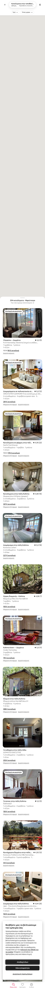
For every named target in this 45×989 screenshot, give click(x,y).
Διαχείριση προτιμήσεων (22, 974)
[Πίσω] (5, 4)
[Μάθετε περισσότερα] (33, 303)
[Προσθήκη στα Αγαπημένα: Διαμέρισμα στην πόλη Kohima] (39, 516)
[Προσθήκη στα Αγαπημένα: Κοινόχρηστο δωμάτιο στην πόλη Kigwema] (39, 823)
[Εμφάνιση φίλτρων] (40, 4)
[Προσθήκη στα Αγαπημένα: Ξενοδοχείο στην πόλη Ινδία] (39, 721)
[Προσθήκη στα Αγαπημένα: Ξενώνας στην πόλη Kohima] (39, 772)
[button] (13, 350)
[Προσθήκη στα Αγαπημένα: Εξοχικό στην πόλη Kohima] (39, 670)
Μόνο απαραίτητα (23, 968)
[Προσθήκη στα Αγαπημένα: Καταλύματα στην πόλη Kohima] (39, 465)
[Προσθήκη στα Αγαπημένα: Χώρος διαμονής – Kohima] (39, 567)
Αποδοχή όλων (22, 962)
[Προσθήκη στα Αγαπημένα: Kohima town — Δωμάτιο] (39, 618)
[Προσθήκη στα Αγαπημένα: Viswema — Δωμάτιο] (39, 311)
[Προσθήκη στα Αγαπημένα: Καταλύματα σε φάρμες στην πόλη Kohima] (39, 413)
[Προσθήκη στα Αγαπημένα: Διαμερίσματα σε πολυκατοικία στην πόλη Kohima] (39, 362)
